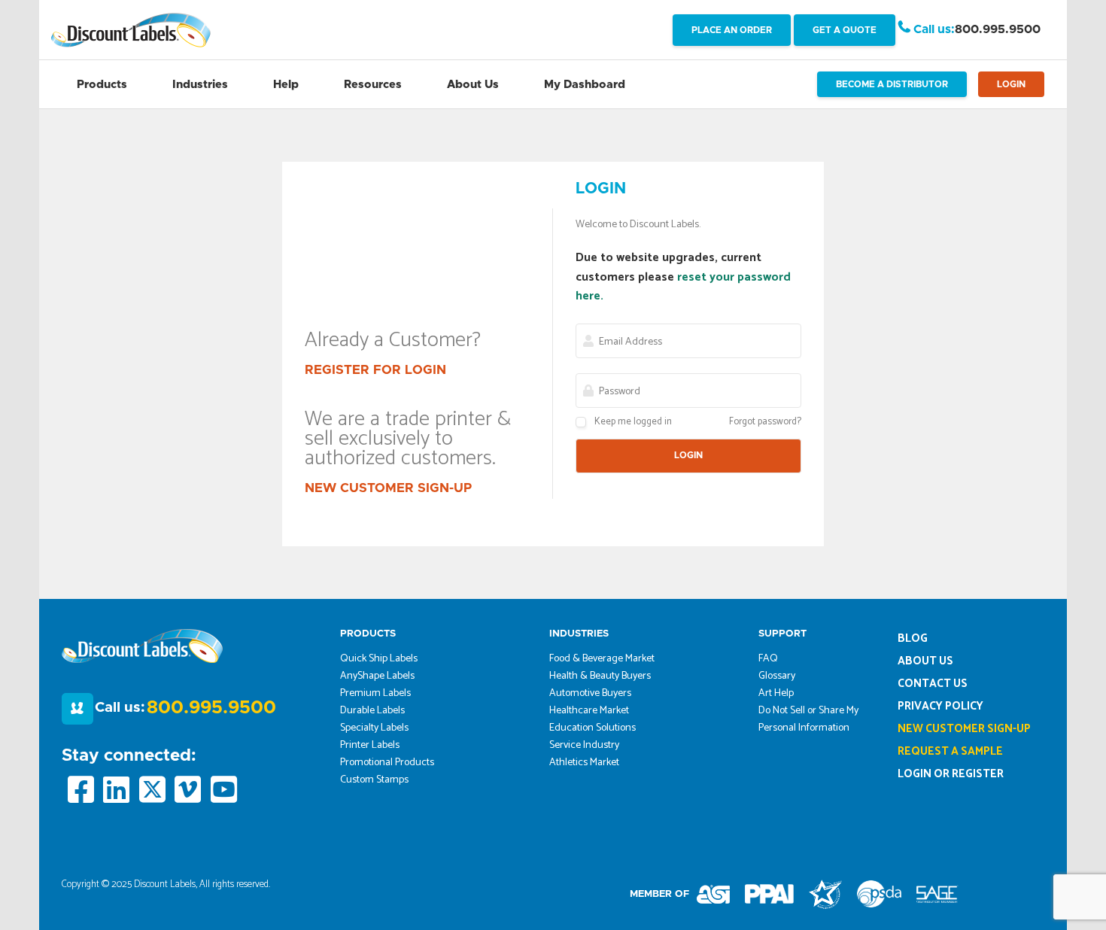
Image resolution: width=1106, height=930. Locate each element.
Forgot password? (765, 422)
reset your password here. (683, 287)
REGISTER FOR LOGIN (375, 369)
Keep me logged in (633, 422)
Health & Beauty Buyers (600, 676)
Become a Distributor (892, 84)
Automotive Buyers (590, 693)
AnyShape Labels (377, 676)
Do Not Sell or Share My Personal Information (808, 719)
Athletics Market (584, 762)
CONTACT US (933, 683)
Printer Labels (370, 745)
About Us (473, 84)
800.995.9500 (998, 29)
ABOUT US (925, 661)
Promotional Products (387, 762)
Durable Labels (372, 710)
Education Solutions (592, 728)
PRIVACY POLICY (940, 706)
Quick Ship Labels (379, 658)
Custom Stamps (374, 780)
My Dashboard (584, 84)
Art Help (776, 693)
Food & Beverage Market (602, 658)
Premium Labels (375, 693)
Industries (200, 84)
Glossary (776, 676)
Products (102, 84)
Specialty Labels (374, 728)
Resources (373, 84)
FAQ (768, 658)
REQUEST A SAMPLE (950, 751)
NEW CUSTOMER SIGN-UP (388, 488)
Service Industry (584, 745)
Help (286, 84)
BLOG (913, 638)
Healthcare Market (589, 710)
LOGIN (1011, 84)
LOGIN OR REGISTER (951, 773)
